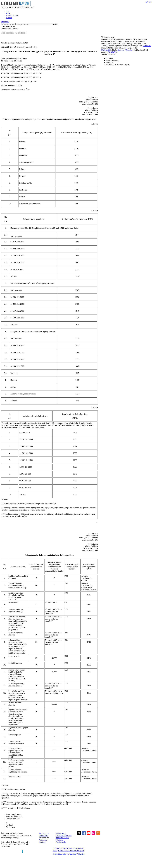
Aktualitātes (43, 836)
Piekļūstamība (61, 842)
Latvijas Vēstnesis (125, 50)
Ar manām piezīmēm (13, 814)
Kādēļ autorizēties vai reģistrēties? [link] (13, 33)
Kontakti (42, 842)
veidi (7, 11)
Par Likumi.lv (44, 833)
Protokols (109, 63)
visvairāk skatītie (12, 16)
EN (150, 2)
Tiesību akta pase (108, 37)
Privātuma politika (62, 838)
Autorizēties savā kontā (9, 29)
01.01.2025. (105, 50)
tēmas (8, 13)
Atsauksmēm (44, 838)
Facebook (9, 825)
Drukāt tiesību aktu (13, 819)
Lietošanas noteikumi (63, 836)
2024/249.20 (112, 52)
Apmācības (43, 840)
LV (147, 2)
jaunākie (9, 18)
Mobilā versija (61, 833)
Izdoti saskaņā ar (112, 60)
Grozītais (109, 58)
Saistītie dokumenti (108, 54)
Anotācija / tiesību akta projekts (118, 65)
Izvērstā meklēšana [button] (8, 26)
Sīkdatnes (59, 840)
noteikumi (147, 46)
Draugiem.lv (10, 827)
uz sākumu (5, 22)
